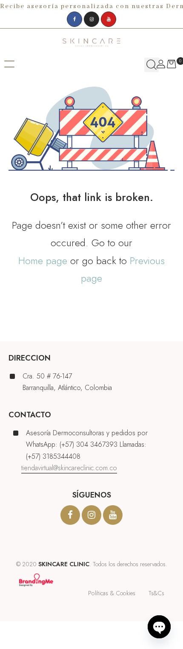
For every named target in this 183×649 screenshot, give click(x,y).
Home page (42, 260)
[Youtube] (108, 19)
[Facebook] (74, 19)
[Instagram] (91, 19)
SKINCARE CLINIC (63, 564)
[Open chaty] (159, 626)
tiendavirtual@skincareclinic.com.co (69, 468)
